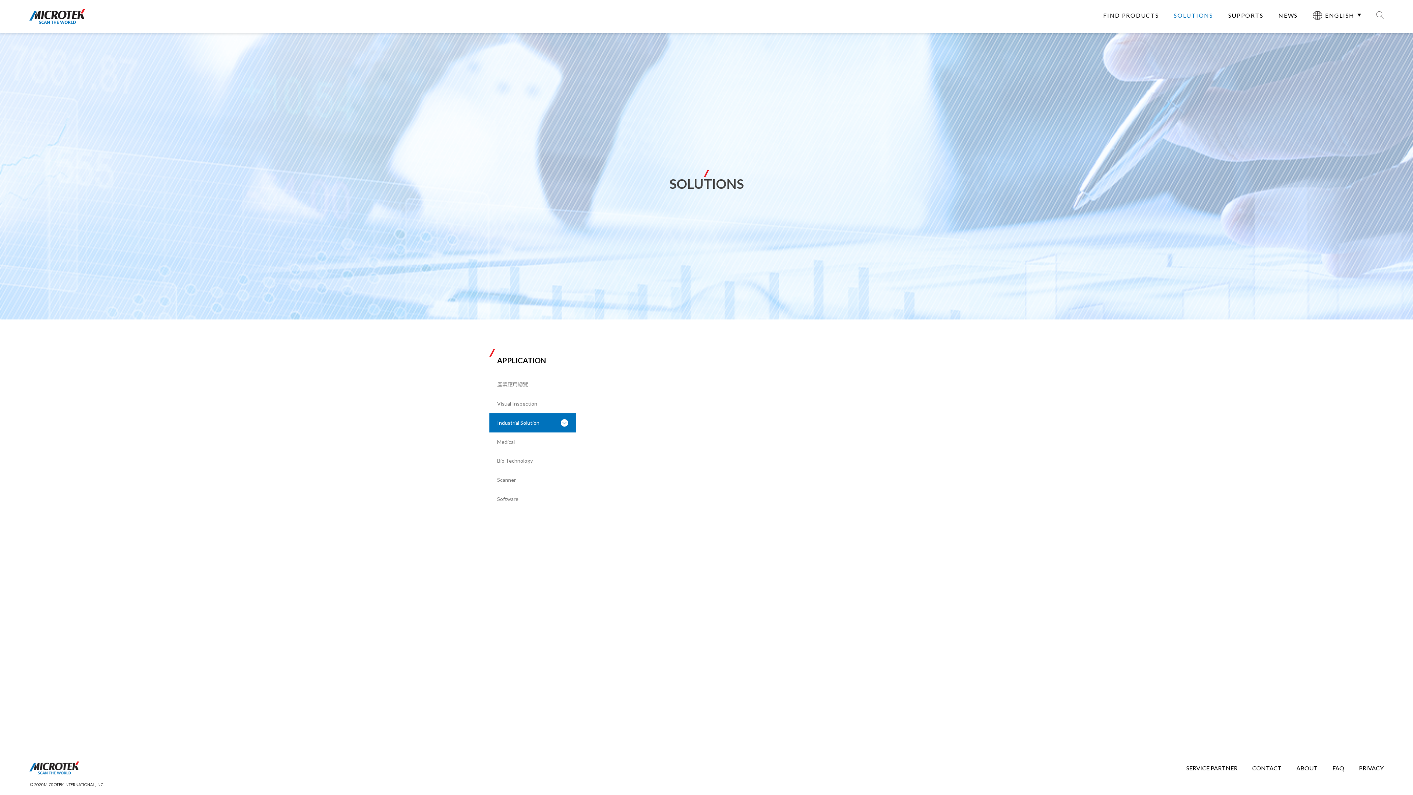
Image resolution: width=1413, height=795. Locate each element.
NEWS (1288, 15)
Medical (506, 442)
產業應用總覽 (512, 384)
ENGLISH (1339, 15)
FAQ (1338, 767)
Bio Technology (515, 460)
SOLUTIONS (1193, 15)
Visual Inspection (517, 403)
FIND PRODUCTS (1131, 15)
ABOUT (1307, 767)
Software (507, 499)
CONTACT (1267, 767)
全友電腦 (57, 16)
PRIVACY (1371, 767)
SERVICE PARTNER (1211, 767)
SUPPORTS (1246, 15)
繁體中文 (1333, 37)
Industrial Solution (518, 423)
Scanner (506, 480)
